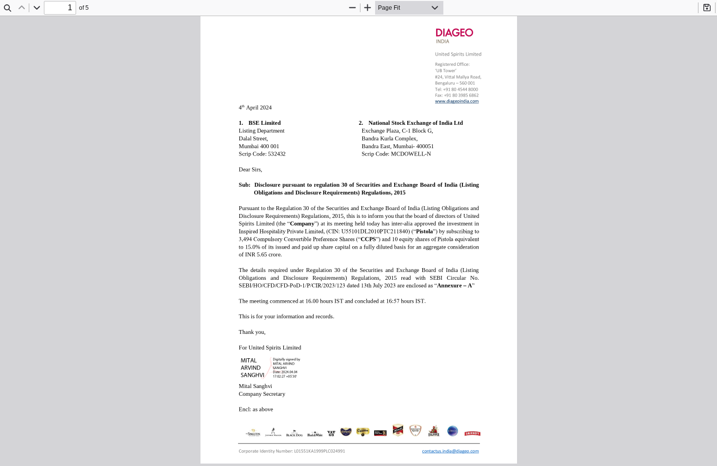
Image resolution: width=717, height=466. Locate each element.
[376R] (449, 453)
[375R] (456, 101)
